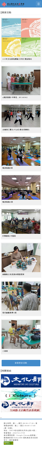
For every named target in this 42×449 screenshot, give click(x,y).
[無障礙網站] (8, 444)
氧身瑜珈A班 (7, 202)
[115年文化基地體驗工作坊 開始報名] (21, 38)
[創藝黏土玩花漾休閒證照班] (21, 258)
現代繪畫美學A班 (9, 313)
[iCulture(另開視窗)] (21, 395)
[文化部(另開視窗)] (21, 381)
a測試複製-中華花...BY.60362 (15, 97)
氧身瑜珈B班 (7, 168)
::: (1, 417)
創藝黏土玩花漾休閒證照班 (13, 274)
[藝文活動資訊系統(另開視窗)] (21, 407)
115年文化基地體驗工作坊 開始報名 (17, 59)
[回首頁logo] (12, 4)
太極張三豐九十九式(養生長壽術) (16, 129)
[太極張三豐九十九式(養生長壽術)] (21, 116)
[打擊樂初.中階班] (21, 222)
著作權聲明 (13, 440)
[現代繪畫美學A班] (21, 296)
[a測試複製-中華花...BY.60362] (21, 81)
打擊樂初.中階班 (9, 236)
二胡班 (5, 351)
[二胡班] (21, 334)
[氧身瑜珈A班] (21, 188)
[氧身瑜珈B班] (21, 151)
